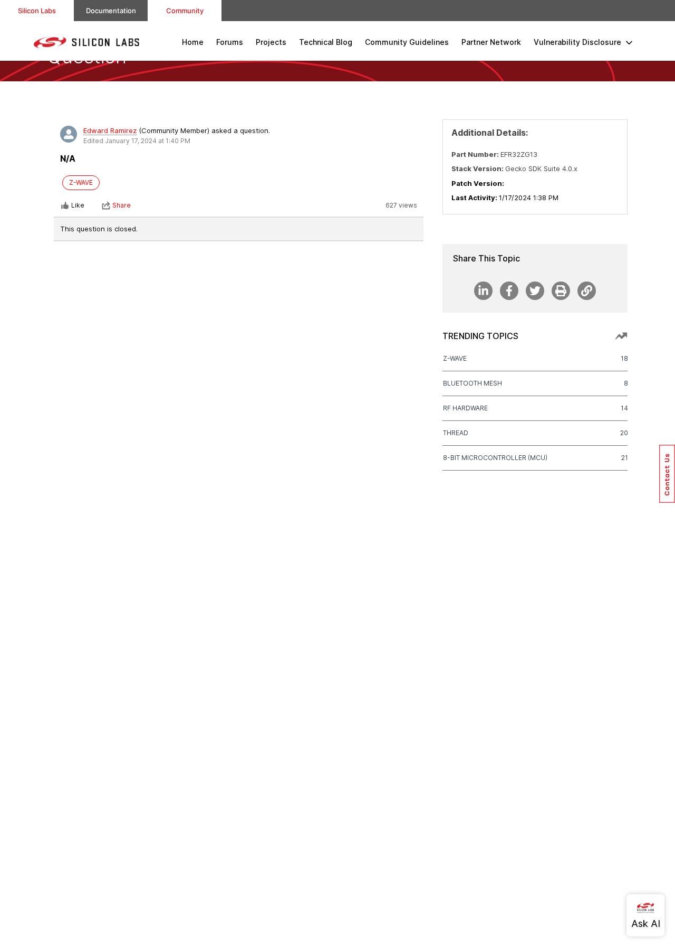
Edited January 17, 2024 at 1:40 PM (136, 141)
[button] (667, 474)
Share (121, 205)
